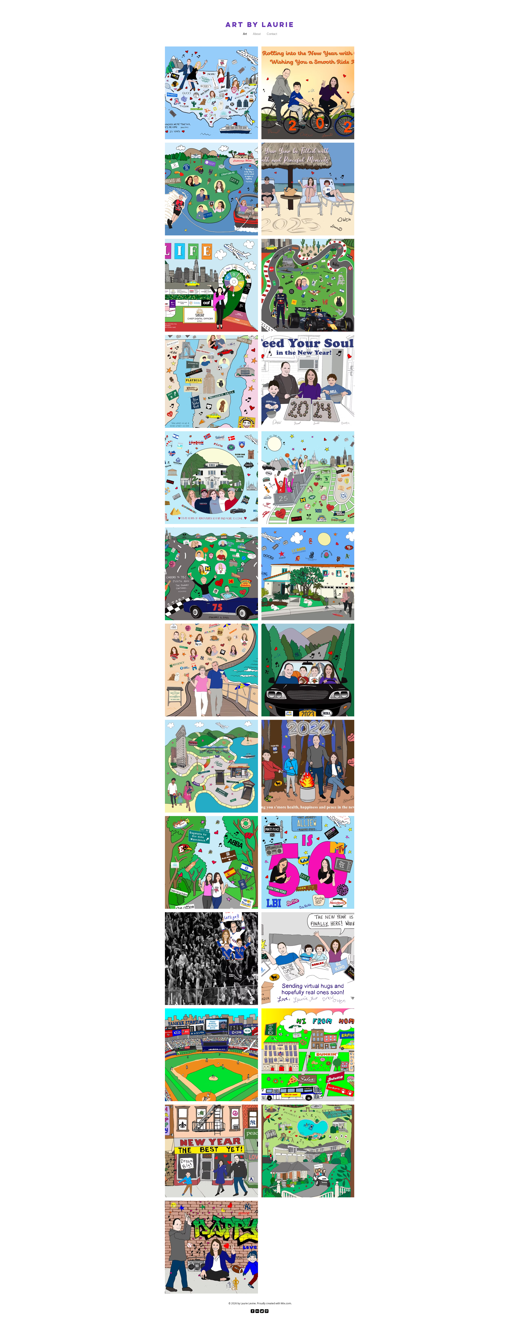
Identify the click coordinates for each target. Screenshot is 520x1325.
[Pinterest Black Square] (267, 1311)
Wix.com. (286, 1303)
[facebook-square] (253, 1311)
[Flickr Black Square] (257, 1311)
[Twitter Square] (262, 1311)
